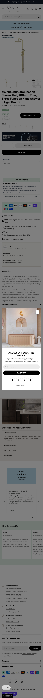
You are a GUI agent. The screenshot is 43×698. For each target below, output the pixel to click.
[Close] (37, 312)
